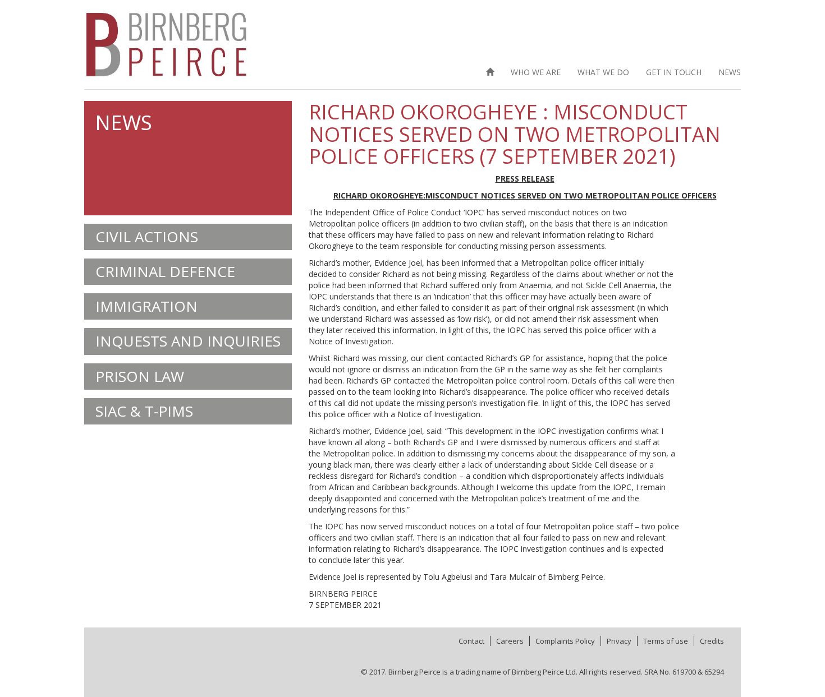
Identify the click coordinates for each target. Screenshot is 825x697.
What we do (603, 72)
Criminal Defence (165, 271)
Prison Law (139, 376)
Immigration (146, 306)
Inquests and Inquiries (188, 341)
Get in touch (674, 72)
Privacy (619, 641)
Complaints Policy (565, 641)
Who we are (536, 72)
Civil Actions (146, 237)
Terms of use (665, 641)
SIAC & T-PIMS (144, 411)
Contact (471, 641)
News (729, 72)
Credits (712, 641)
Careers (510, 641)
